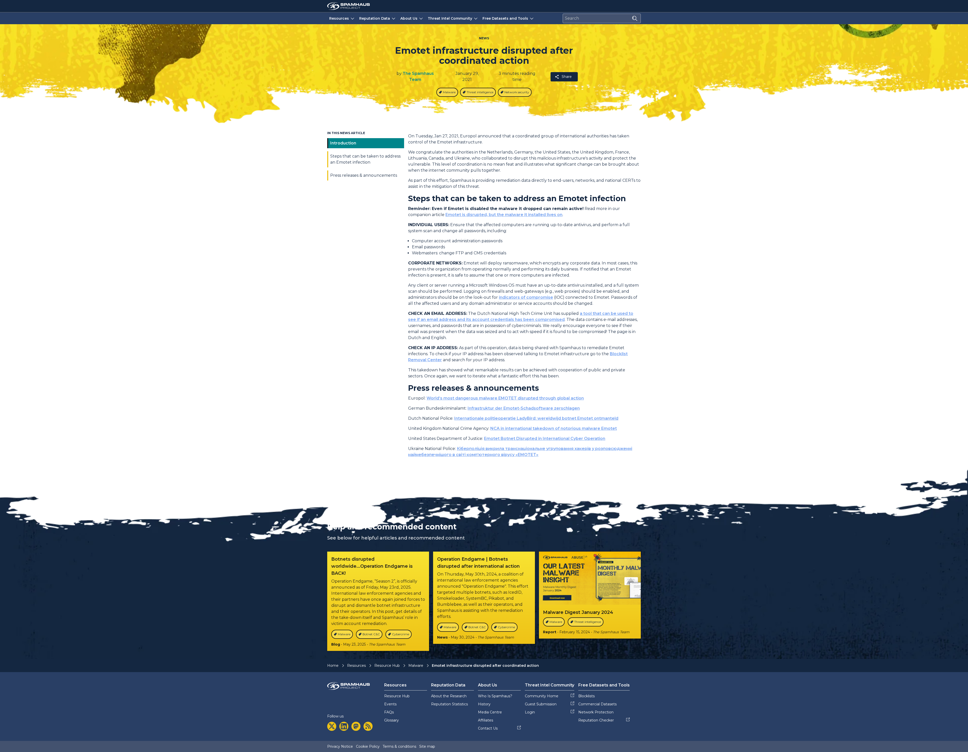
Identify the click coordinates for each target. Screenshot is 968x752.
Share (567, 76)
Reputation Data (374, 18)
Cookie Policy (368, 746)
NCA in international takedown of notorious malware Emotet (553, 428)
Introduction (343, 143)
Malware (415, 665)
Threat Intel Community (450, 18)
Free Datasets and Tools (505, 18)
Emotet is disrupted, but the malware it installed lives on (503, 214)
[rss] (368, 726)
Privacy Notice (340, 746)
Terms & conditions (399, 746)
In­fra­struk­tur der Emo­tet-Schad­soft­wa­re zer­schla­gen (524, 408)
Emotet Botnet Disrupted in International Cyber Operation (544, 438)
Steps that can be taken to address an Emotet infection (365, 159)
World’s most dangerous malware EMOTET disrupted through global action (505, 398)
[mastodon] (355, 726)
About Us (408, 18)
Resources (339, 18)
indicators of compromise (526, 297)
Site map (427, 746)
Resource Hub (387, 665)
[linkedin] (343, 726)
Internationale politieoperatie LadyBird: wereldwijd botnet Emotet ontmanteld (536, 418)
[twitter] (331, 726)
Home (333, 665)
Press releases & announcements (363, 175)
